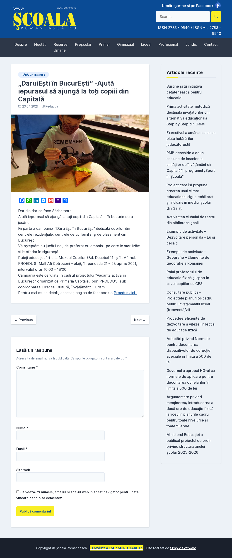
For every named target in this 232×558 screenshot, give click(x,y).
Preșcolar (83, 44)
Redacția (52, 106)
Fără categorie (33, 74)
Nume (22, 428)
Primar (104, 44)
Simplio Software (183, 548)
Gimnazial (125, 44)
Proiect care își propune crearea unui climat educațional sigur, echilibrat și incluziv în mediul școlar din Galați (190, 197)
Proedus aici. (125, 292)
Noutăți (40, 44)
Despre (20, 44)
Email (21, 448)
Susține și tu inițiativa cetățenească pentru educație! (184, 92)
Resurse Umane (61, 47)
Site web (23, 470)
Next (140, 320)
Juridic (191, 44)
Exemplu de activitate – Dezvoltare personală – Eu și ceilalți (191, 237)
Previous (23, 320)
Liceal (146, 44)
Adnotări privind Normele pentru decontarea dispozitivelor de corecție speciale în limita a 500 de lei (189, 350)
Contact (211, 44)
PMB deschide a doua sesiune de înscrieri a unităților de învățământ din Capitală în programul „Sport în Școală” (191, 165)
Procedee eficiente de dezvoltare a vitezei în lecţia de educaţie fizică (191, 324)
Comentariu (27, 367)
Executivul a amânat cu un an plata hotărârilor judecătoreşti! (191, 138)
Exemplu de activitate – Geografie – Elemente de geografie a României (188, 257)
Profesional (168, 44)
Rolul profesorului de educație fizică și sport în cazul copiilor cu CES (188, 278)
